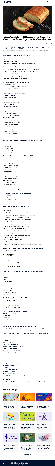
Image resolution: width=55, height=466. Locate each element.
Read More (26, 454)
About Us (44, 1)
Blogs (40, 1)
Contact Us (49, 1)
